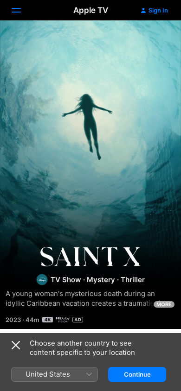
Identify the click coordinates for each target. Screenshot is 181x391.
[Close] (16, 345)
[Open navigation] (22, 10)
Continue (137, 374)
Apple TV (90, 10)
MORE (164, 304)
